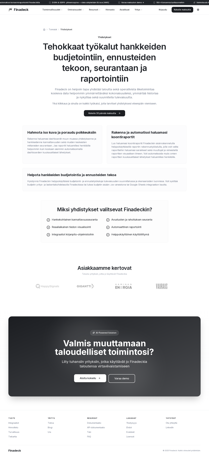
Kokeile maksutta (182, 9)
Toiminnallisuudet (51, 9)
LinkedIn (170, 427)
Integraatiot (13, 423)
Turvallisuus (13, 432)
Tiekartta (12, 436)
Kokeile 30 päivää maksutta (102, 113)
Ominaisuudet (75, 9)
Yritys (137, 9)
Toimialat (53, 29)
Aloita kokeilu (88, 378)
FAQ (89, 436)
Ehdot (129, 427)
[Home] (44, 29)
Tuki (89, 432)
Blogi (50, 427)
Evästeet (130, 432)
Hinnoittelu (13, 427)
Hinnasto (110, 9)
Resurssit (93, 9)
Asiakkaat (125, 9)
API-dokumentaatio (96, 427)
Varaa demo (121, 378)
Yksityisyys (131, 423)
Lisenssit (130, 436)
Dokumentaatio (94, 423)
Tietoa (51, 423)
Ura (49, 432)
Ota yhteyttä (171, 423)
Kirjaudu (163, 9)
